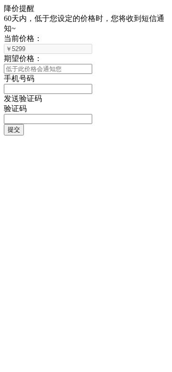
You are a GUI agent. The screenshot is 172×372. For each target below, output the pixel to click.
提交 (14, 129)
